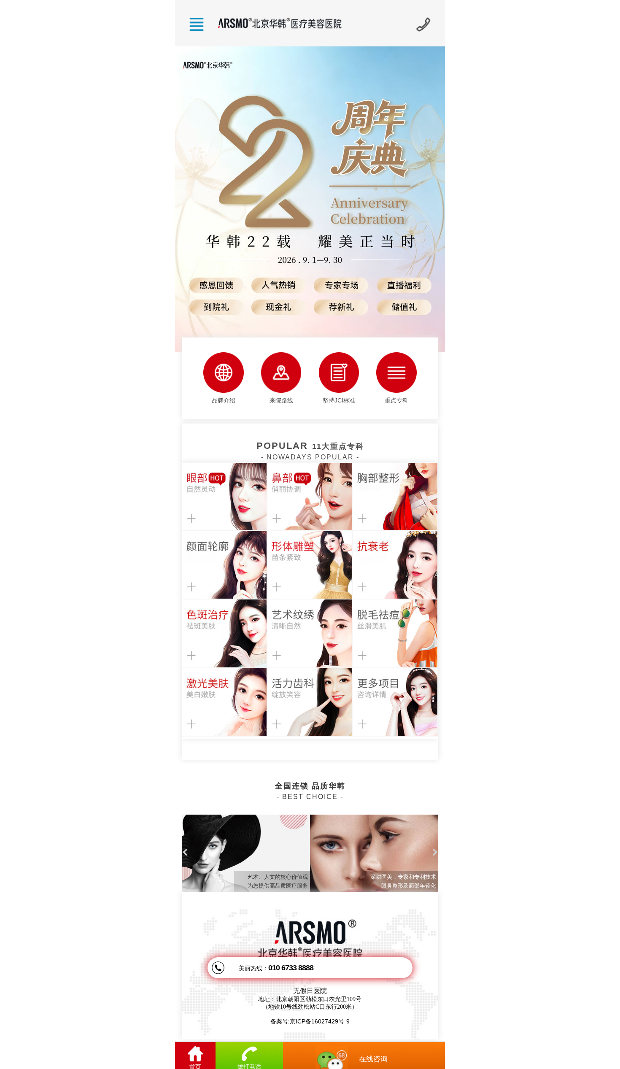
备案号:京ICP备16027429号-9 (310, 1021)
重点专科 (396, 400)
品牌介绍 (223, 400)
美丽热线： (276, 968)
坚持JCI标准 (339, 400)
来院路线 (281, 400)
